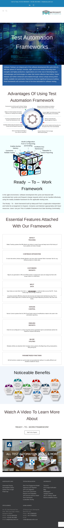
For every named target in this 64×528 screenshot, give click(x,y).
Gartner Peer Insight (8, 489)
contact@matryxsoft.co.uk (30, 519)
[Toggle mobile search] (6, 11)
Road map (5, 491)
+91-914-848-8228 (12, 515)
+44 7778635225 (31, 513)
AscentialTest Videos (8, 487)
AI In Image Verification (50, 487)
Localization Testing (28, 499)
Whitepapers (47, 491)
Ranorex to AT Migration (29, 493)
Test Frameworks (28, 497)
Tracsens (46, 485)
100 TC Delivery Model (50, 495)
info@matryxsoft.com (12, 519)
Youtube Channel (48, 493)
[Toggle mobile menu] (3, 11)
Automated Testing (7, 485)
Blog (45, 489)
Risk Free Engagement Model (31, 485)
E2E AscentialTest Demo (50, 497)
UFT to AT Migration (28, 489)
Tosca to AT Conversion (29, 491)
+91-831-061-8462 (12, 517)
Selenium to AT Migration (30, 487)
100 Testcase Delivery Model (31, 495)
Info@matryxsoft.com (47, 1)
